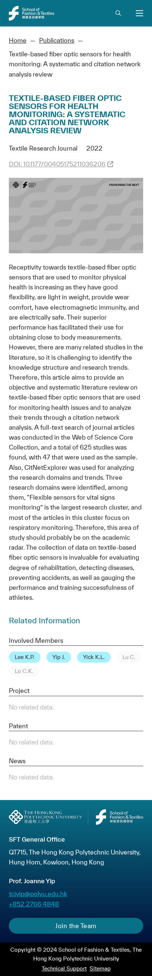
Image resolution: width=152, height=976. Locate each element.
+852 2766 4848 (34, 904)
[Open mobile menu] (139, 13)
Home (18, 40)
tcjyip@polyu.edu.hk (38, 893)
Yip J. (58, 657)
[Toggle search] (118, 13)
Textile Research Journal (43, 148)
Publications (56, 40)
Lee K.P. (25, 657)
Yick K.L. (94, 657)
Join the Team (76, 925)
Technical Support (64, 968)
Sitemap (100, 968)
